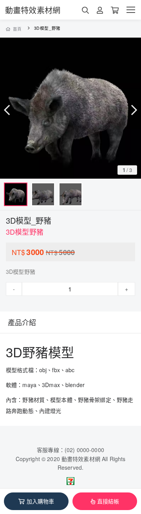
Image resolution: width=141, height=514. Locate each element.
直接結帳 (108, 501)
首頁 (17, 29)
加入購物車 (40, 501)
